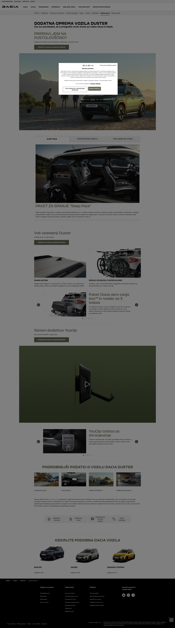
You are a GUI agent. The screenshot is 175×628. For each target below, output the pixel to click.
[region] (88, 79)
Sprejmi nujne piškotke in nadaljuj (108, 65)
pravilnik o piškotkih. (95, 83)
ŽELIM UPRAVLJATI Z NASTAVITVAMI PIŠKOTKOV (75, 89)
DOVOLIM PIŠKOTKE (94, 88)
